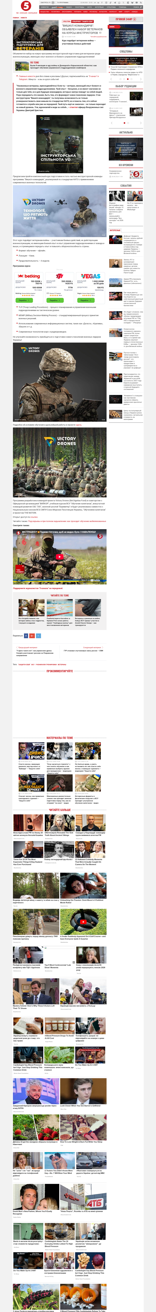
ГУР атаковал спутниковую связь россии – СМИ (83, 651)
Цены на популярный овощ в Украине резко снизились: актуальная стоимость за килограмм (133, 415)
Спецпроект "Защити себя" (82, 21)
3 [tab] (128, 79)
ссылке (34, 517)
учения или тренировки (46, 664)
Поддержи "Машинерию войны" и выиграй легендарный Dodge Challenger (118, 98)
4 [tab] (131, 79)
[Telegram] (115, 3)
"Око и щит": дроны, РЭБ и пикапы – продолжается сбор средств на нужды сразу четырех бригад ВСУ (118, 116)
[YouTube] (136, 3)
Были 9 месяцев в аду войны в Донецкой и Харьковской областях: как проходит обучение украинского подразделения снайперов (63, 66)
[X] (123, 3)
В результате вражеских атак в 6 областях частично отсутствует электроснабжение (124, 69)
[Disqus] (60, 706)
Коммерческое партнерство (115, 172)
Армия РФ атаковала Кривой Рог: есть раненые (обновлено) (132, 281)
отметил (74, 107)
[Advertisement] (60, 287)
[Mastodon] (128, 3)
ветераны (62, 664)
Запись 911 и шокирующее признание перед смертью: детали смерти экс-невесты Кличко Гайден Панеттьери (132, 266)
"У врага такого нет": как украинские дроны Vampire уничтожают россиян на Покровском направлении (34, 653)
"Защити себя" (24, 664)
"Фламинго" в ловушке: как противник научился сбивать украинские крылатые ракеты (133, 400)
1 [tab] (120, 79)
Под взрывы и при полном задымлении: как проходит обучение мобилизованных (67, 521)
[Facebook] (102, 3)
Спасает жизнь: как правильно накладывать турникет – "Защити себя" (31, 798)
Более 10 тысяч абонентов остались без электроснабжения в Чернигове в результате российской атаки (126, 74)
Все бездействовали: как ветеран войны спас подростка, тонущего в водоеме (31, 620)
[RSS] (141, 3)
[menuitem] (44, 7)
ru (98, 2)
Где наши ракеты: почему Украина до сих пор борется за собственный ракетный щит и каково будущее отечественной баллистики (133, 299)
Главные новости (27, 76)
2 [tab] (124, 79)
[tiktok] (110, 3)
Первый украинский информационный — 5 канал (26, 7)
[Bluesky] (132, 3)
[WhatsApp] (119, 3)
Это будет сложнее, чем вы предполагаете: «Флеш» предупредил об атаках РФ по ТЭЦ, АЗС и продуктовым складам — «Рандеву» (133, 317)
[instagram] (106, 3)
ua (95, 2)
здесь (79, 425)
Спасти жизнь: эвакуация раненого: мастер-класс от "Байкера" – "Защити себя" (29, 766)
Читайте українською (98, 36)
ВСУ (32, 664)
